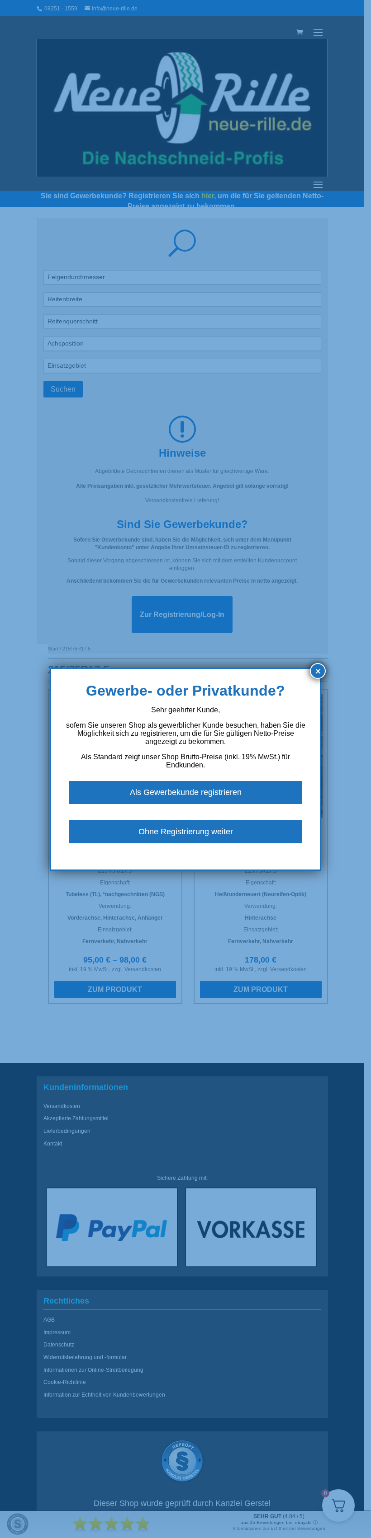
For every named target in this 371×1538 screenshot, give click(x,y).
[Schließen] (318, 671)
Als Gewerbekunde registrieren (186, 792)
